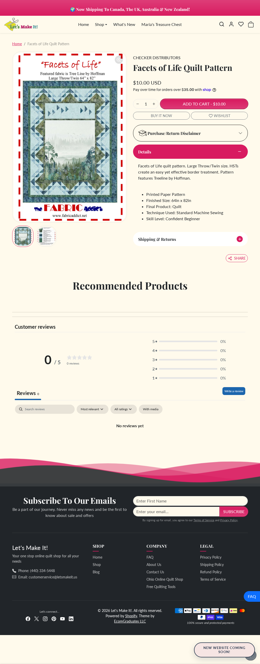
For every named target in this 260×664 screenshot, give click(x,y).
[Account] (231, 24)
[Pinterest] (54, 618)
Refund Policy (211, 572)
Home (83, 24)
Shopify (131, 616)
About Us (154, 564)
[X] (36, 618)
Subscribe (234, 511)
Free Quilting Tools (161, 586)
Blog (96, 572)
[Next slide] (246, 300)
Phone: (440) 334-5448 (36, 570)
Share (240, 258)
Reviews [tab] (28, 393)
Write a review (233, 391)
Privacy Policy (229, 520)
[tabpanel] (130, 442)
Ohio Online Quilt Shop (165, 579)
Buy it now (161, 116)
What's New (124, 24)
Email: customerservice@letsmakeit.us (47, 577)
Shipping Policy (212, 564)
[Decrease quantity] (137, 104)
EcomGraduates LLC (130, 621)
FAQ (252, 596)
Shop (97, 564)
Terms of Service (203, 520)
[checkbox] (150, 409)
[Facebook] (28, 618)
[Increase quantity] (153, 104)
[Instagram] (45, 618)
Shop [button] (99, 24)
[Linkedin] (71, 618)
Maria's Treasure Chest (161, 24)
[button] (221, 24)
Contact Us (155, 572)
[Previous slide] (13, 300)
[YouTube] (62, 618)
